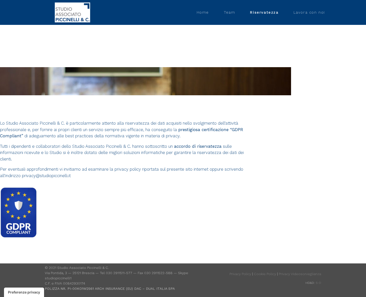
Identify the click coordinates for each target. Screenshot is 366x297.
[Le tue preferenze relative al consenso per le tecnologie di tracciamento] (24, 292)
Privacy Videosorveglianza (300, 274)
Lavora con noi (309, 12)
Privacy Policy (240, 274)
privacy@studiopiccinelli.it (46, 175)
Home (203, 12)
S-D (318, 283)
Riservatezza (264, 12)
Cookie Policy (265, 274)
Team (229, 12)
